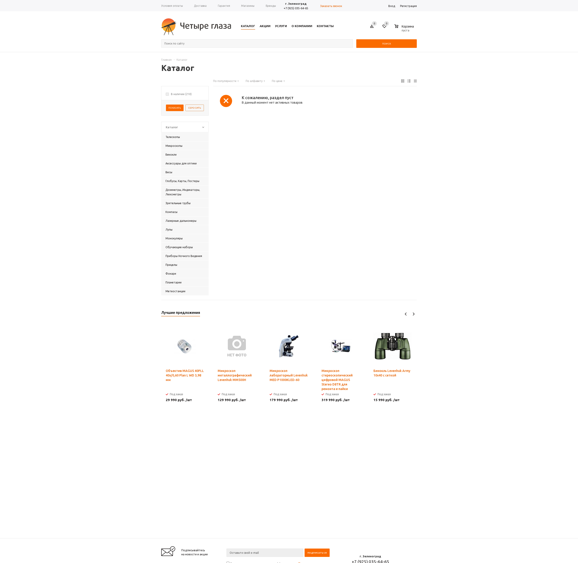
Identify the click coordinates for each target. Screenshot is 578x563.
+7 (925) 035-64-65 (296, 8)
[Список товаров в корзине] (404, 29)
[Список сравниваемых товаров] (372, 28)
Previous (406, 314)
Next (413, 314)
